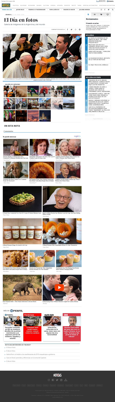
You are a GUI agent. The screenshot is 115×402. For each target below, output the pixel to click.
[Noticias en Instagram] (101, 10)
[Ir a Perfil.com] (110, 1)
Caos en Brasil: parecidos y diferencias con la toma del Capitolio (26, 358)
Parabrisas (60, 385)
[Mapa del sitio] (65, 380)
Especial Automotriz (90, 5)
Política (16, 5)
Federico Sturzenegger (37, 9)
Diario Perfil (16, 385)
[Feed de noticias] (113, 10)
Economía (31, 5)
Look (76, 385)
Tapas (79, 5)
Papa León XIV (55, 9)
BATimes (99, 385)
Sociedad (23, 5)
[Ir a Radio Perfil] (101, 1)
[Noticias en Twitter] (109, 10)
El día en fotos (10, 351)
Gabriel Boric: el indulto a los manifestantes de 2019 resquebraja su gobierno (30, 354)
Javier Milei (20, 9)
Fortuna (39, 385)
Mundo (39, 5)
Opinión (60, 5)
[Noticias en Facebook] (104, 10)
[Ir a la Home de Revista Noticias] (6, 5)
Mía (86, 385)
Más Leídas (90, 35)
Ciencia (53, 5)
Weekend (52, 385)
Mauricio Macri (69, 9)
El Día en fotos (10, 347)
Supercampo (69, 385)
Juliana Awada (84, 9)
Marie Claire (31, 385)
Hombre (46, 385)
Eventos (67, 5)
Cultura (46, 5)
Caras (23, 385)
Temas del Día (7, 9)
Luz (81, 385)
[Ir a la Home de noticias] (57, 375)
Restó (74, 5)
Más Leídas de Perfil (93, 77)
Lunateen (92, 385)
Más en (6, 311)
